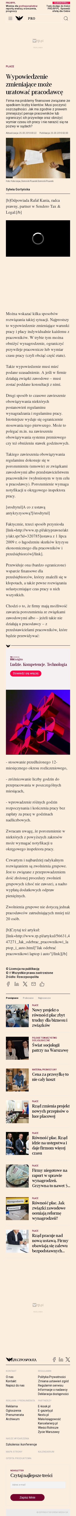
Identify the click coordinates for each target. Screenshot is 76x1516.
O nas (10, 1377)
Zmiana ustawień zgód (53, 1381)
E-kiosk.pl (44, 1406)
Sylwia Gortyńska (18, 189)
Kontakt (11, 1381)
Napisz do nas (15, 1385)
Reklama (12, 1406)
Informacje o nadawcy (53, 1389)
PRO (31, 18)
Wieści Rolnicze (48, 1427)
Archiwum (13, 1419)
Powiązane (12, 997)
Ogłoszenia (13, 1410)
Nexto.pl (43, 1415)
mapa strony (14, 1451)
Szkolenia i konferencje (21, 1444)
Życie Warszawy (49, 1432)
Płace (10, 66)
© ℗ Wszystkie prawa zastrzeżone (29, 973)
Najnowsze (44, 997)
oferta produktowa (18, 1458)
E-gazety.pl (45, 1410)
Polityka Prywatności (52, 1377)
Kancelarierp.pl (48, 1423)
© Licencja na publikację (23, 968)
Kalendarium (46, 1451)
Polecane (28, 997)
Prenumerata (15, 1415)
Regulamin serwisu (50, 1385)
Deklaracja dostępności (53, 1394)
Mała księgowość (49, 1419)
